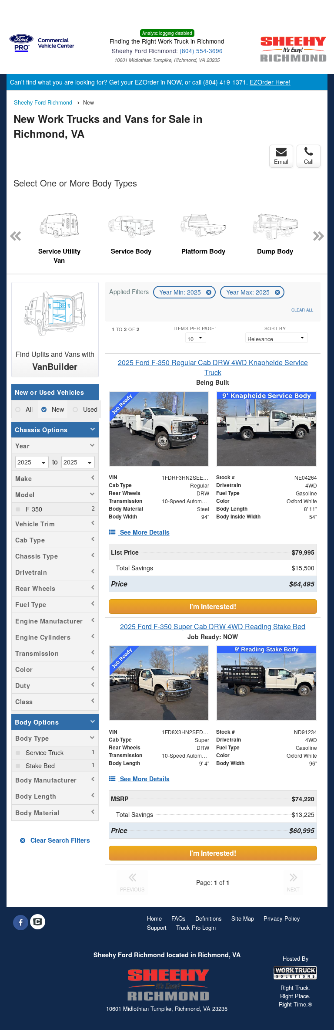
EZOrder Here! (270, 82)
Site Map (242, 918)
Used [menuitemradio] (89, 408)
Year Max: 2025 (248, 292)
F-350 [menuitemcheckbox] (33, 508)
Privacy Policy (282, 918)
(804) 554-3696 (201, 50)
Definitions (208, 918)
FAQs (178, 918)
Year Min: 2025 (181, 292)
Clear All (302, 310)
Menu (26, 12)
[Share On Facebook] (20, 922)
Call (309, 161)
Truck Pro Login (196, 927)
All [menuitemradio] (28, 408)
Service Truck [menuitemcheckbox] (43, 752)
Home (154, 918)
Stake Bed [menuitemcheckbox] (39, 765)
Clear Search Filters (59, 840)
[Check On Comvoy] (37, 922)
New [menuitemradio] (57, 408)
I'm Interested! (213, 606)
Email (281, 161)
